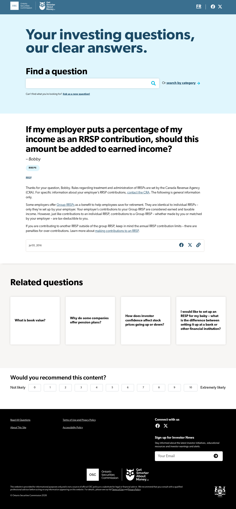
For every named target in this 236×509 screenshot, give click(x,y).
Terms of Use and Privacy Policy (79, 420)
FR (198, 6)
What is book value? (30, 320)
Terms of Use (118, 490)
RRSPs (33, 168)
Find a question (56, 72)
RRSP (29, 177)
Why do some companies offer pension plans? (89, 320)
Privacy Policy (134, 490)
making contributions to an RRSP (117, 231)
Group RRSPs (65, 205)
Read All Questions (20, 420)
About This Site (18, 427)
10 (190, 387)
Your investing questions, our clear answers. (110, 42)
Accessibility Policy (73, 427)
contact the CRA (138, 192)
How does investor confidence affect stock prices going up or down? (144, 321)
